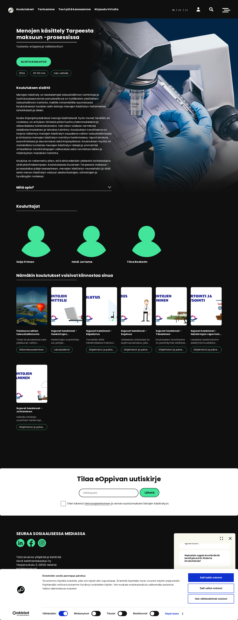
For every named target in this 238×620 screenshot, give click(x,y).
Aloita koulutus (33, 62)
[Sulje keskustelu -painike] (230, 538)
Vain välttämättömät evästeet (211, 598)
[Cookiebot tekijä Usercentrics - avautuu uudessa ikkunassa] (21, 613)
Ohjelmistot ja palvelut (102, 349)
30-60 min (39, 73)
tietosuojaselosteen (97, 503)
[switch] (96, 613)
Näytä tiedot (172, 613)
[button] (211, 9)
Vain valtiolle (61, 73)
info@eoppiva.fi (26, 569)
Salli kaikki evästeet (211, 577)
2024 (22, 73)
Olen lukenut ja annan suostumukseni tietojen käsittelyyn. (118, 503)
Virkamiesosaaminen (31, 349)
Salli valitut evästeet (211, 588)
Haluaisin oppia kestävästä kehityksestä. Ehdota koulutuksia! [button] (202, 558)
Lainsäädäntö (62, 349)
